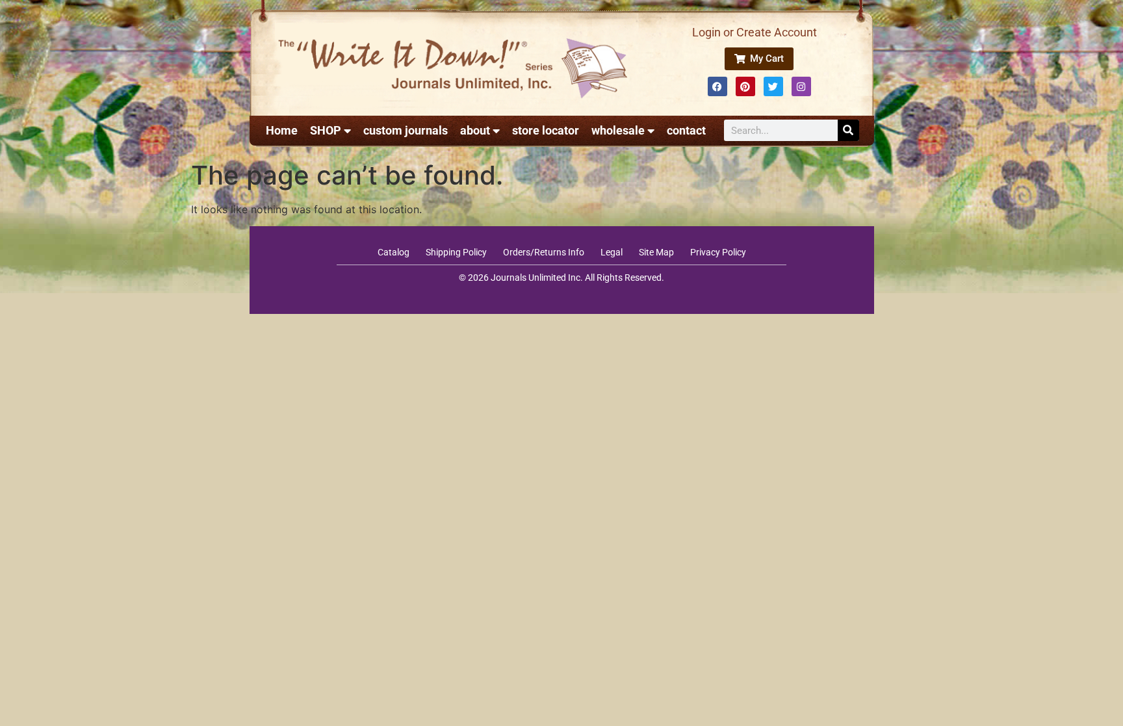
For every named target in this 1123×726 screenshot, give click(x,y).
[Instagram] (801, 86)
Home (282, 130)
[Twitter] (773, 86)
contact (686, 130)
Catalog (393, 252)
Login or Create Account (754, 32)
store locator (545, 130)
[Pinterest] (745, 86)
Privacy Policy (718, 252)
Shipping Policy (456, 252)
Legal (611, 252)
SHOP (325, 130)
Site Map (656, 252)
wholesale (618, 130)
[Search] (848, 130)
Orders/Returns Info (543, 252)
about (475, 130)
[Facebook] (717, 86)
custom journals (405, 130)
